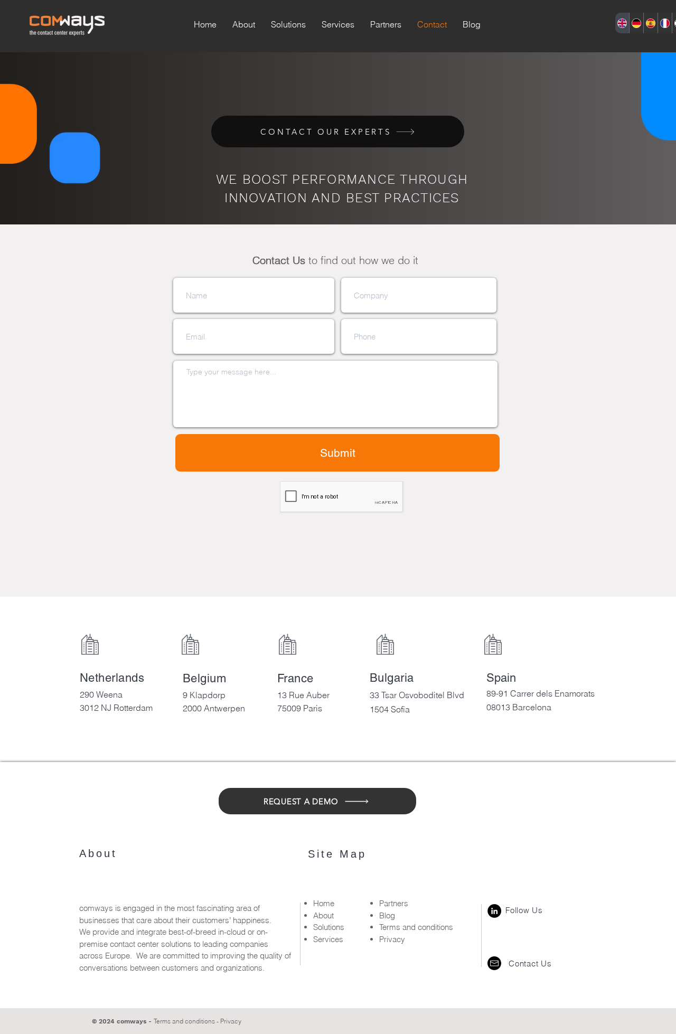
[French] (665, 23)
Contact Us (530, 963)
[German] (636, 23)
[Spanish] (650, 23)
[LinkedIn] (494, 911)
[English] (622, 23)
